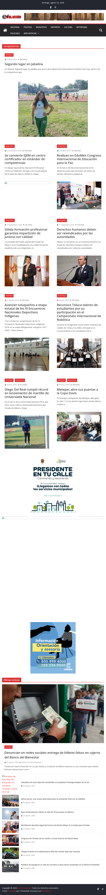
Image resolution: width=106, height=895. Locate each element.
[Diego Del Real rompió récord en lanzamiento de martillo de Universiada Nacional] (27, 432)
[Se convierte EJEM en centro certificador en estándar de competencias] (27, 196)
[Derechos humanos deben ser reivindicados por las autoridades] (79, 271)
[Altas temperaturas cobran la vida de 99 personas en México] (10, 814)
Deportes (55, 27)
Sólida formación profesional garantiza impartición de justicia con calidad (26, 233)
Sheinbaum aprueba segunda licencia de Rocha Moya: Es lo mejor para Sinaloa (55, 825)
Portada (8, 747)
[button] (37, 33)
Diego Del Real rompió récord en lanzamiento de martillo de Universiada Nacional (27, 393)
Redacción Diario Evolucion (31, 762)
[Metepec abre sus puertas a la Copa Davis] (79, 426)
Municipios (41, 27)
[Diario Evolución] (5, 30)
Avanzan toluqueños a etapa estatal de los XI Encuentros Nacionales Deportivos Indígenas (26, 310)
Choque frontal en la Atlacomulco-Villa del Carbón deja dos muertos (50, 851)
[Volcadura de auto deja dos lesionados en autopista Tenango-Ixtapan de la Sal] (10, 784)
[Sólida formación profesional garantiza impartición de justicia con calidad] (27, 271)
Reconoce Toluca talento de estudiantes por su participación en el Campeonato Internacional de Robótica (79, 312)
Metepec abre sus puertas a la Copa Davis (77, 391)
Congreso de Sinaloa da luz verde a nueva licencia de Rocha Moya (49, 838)
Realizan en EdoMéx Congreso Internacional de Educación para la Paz (79, 159)
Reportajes (81, 27)
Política (28, 27)
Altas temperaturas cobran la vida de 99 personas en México (47, 812)
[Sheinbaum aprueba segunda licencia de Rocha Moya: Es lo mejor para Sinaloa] (10, 827)
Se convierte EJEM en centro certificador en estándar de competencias (25, 159)
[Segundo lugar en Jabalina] (53, 108)
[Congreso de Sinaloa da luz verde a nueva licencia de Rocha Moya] (10, 840)
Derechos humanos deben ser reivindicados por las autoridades (76, 233)
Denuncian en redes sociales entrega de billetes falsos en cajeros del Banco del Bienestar (52, 754)
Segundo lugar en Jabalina (24, 64)
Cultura (68, 27)
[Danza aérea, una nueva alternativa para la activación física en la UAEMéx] (10, 800)
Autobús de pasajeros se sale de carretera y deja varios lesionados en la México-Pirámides (60, 864)
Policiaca (15, 33)
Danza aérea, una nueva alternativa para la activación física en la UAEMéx (53, 799)
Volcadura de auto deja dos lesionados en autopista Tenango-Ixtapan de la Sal (55, 782)
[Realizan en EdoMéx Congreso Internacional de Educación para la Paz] (79, 195)
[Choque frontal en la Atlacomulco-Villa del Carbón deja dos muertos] (10, 853)
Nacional (15, 27)
